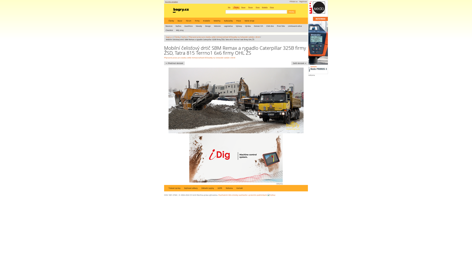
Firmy (197, 21)
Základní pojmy (207, 188)
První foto (281, 26)
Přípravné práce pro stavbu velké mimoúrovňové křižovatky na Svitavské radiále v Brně (224, 37)
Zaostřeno (188, 26)
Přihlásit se (293, 1)
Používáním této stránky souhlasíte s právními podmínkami (242, 195)
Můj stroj (180, 30)
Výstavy (239, 26)
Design (208, 26)
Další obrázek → (299, 63)
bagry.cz (169, 37)
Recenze (169, 26)
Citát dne (270, 26)
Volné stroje (249, 21)
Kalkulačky (228, 21)
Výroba (248, 26)
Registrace (303, 1)
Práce (238, 21)
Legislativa (228, 26)
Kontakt (239, 188)
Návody (199, 26)
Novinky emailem (171, 2)
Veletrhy (217, 21)
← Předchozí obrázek (174, 63)
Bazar (180, 21)
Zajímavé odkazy (191, 188)
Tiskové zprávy (174, 188)
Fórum (188, 21)
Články (171, 21)
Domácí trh (258, 26)
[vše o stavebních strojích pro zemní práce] (181, 10)
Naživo (178, 26)
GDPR (220, 188)
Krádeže (206, 21)
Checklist (169, 30)
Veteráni (217, 26)
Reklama (229, 188)
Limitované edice (295, 26)
